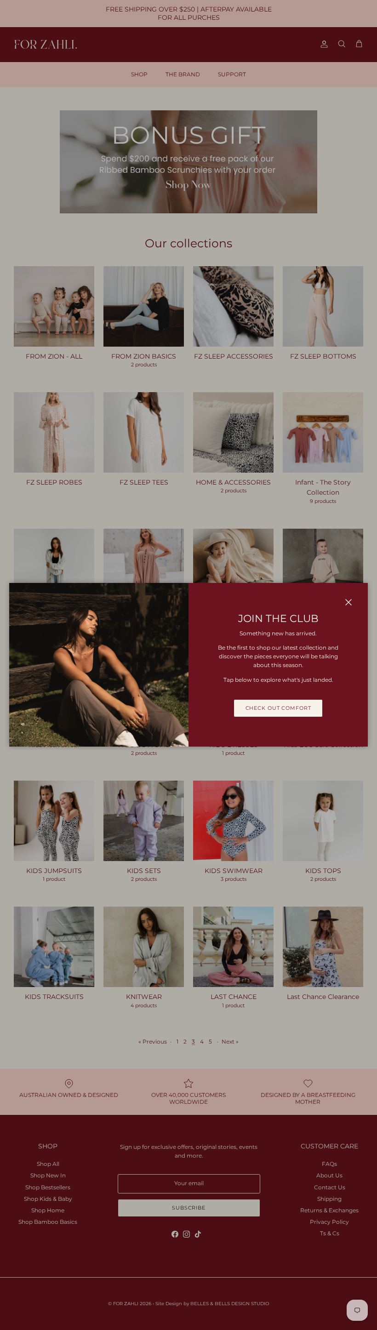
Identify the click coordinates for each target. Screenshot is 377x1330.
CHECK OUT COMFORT (278, 708)
